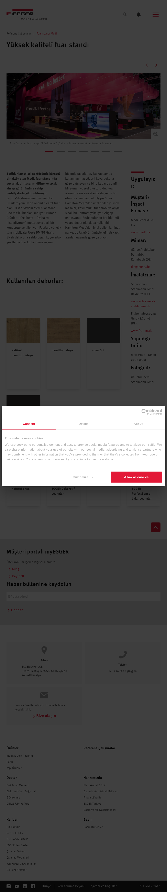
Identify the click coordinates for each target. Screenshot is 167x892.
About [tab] (138, 423)
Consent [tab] (29, 423)
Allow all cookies (136, 477)
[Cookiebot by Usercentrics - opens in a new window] (144, 412)
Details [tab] (84, 423)
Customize (80, 477)
